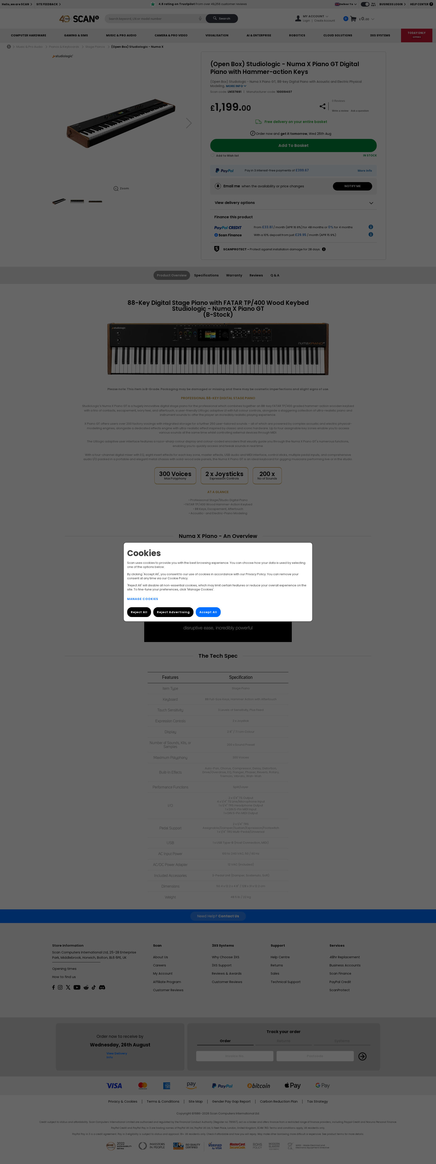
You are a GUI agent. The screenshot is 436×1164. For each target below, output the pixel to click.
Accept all (208, 612)
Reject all (139, 612)
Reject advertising (173, 612)
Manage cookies (142, 599)
